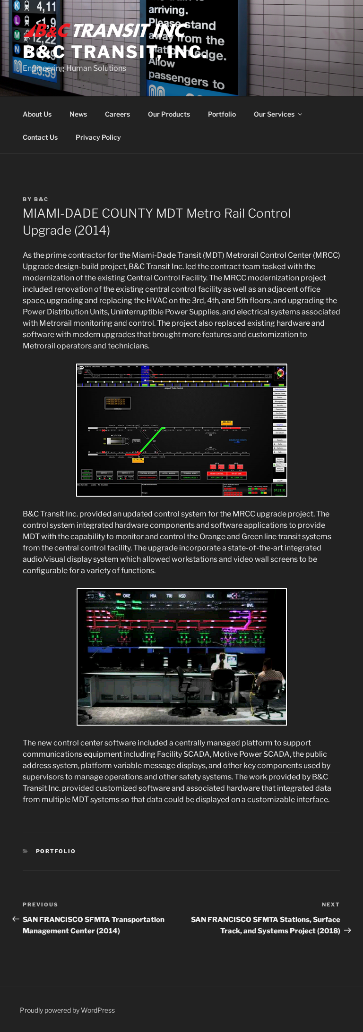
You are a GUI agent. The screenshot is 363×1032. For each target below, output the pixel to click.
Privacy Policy (98, 137)
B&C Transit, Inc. (115, 52)
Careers (117, 114)
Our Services (274, 114)
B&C (41, 199)
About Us (37, 114)
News (78, 114)
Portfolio (222, 114)
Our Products (169, 114)
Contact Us (40, 137)
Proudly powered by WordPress (67, 1010)
